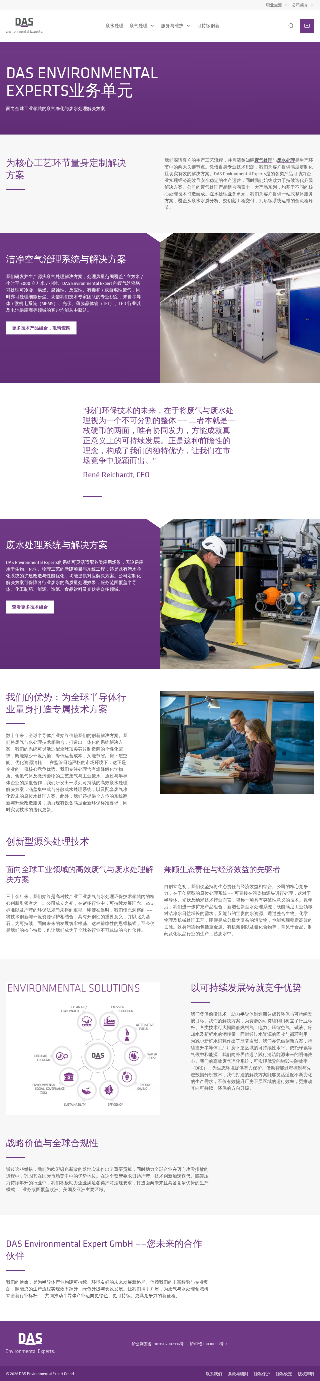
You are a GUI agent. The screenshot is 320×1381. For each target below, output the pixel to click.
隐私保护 (262, 1373)
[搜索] (286, 26)
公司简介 (300, 4)
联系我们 (214, 1373)
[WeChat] (309, 1344)
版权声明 (306, 1373)
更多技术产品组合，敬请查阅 (41, 328)
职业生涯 (274, 4)
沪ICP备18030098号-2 (208, 1343)
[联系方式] (307, 26)
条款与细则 (238, 1373)
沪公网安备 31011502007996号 (158, 1343)
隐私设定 (284, 1373)
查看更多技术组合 (30, 607)
